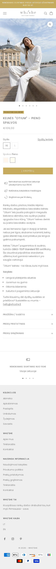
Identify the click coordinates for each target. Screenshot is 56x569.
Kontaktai (8, 449)
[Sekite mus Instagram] (12, 538)
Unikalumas (9, 413)
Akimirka (7, 398)
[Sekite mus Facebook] (4, 538)
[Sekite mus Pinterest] (20, 538)
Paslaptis (8, 408)
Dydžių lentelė (45, 139)
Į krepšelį (28, 170)
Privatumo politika (13, 469)
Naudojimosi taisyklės (15, 464)
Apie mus (8, 439)
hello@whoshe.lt (12, 304)
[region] (28, 365)
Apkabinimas (10, 403)
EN (4, 529)
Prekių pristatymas (13, 474)
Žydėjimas (9, 418)
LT (4, 524)
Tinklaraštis (9, 444)
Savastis (7, 423)
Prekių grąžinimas (12, 480)
